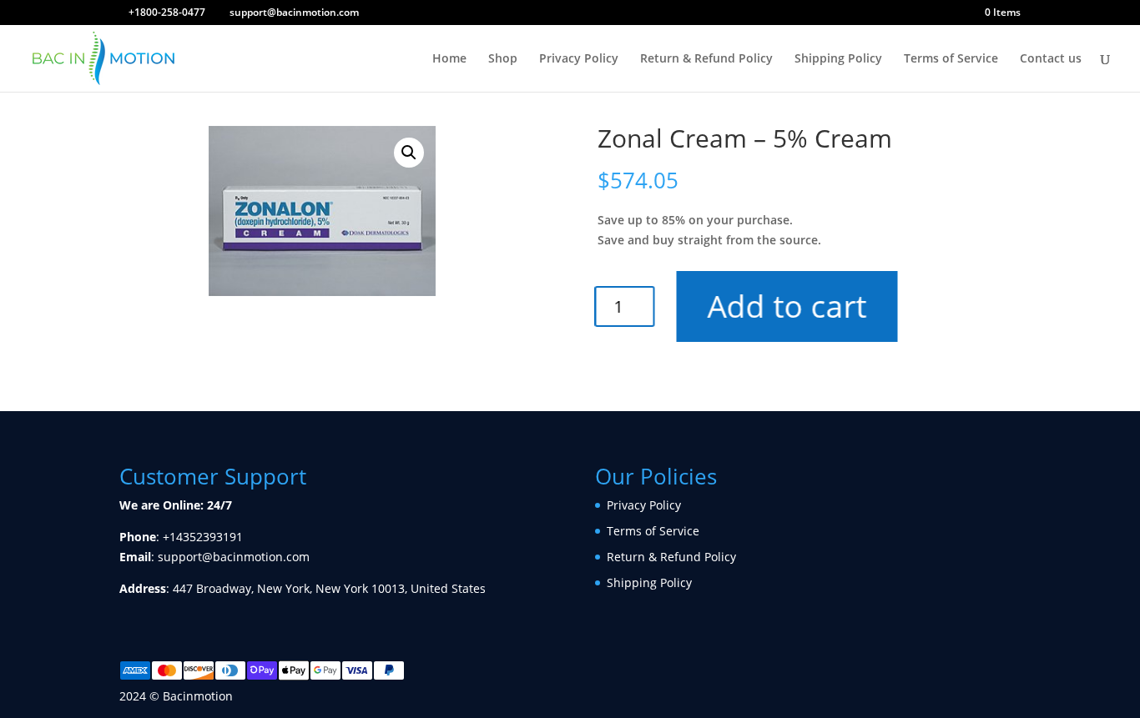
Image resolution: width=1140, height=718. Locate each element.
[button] (409, 153)
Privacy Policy (578, 59)
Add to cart (793, 305)
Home (449, 59)
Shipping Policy (838, 59)
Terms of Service (951, 59)
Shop (502, 59)
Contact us (1051, 59)
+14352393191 (203, 537)
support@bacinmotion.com (234, 557)
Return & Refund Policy (706, 59)
